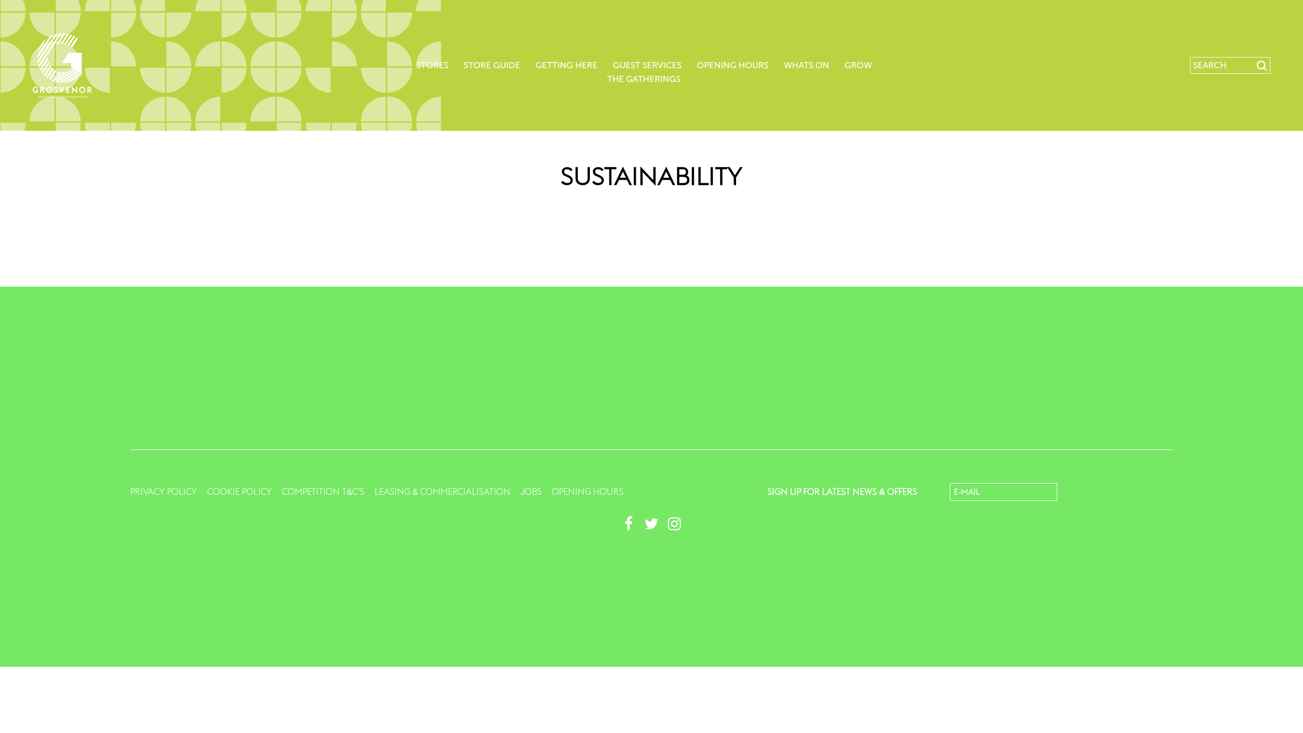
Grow (858, 65)
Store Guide (492, 65)
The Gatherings (644, 79)
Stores (432, 65)
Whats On (806, 65)
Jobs (531, 491)
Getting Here (566, 65)
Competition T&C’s (323, 491)
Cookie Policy (239, 491)
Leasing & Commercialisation (443, 491)
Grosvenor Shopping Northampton (62, 65)
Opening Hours (733, 65)
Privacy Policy (163, 491)
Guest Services (647, 65)
